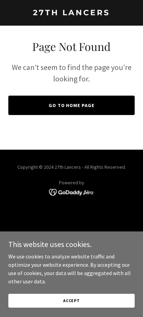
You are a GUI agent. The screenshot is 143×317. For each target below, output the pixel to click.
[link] (71, 13)
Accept (71, 300)
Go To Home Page (72, 105)
